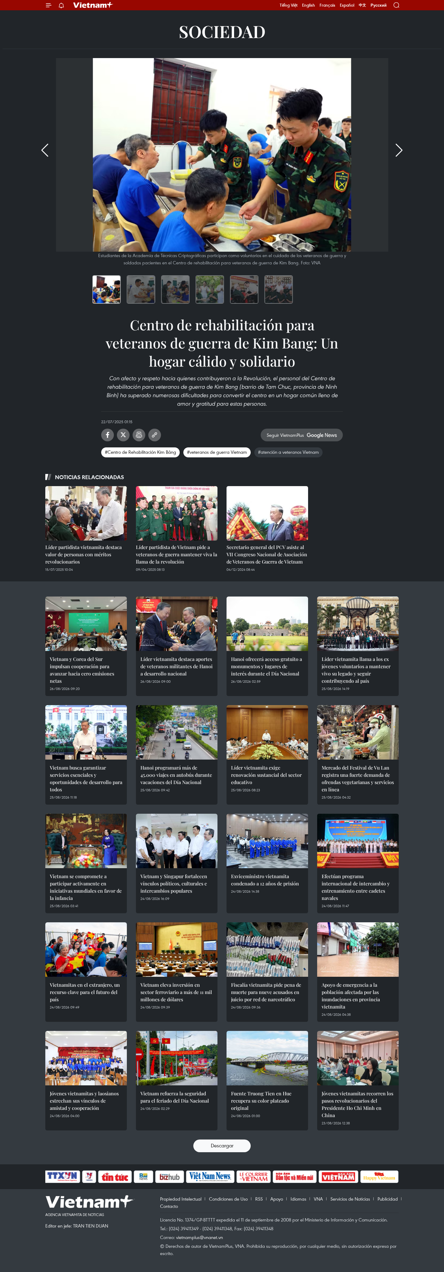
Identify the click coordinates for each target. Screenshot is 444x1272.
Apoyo (276, 1199)
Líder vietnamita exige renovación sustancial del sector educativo (266, 774)
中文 (362, 5)
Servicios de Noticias (350, 1199)
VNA (318, 1199)
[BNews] (143, 1176)
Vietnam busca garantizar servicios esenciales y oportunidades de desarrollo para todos (86, 778)
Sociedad (222, 31)
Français (327, 5)
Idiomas (298, 1199)
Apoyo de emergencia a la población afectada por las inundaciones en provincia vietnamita (351, 996)
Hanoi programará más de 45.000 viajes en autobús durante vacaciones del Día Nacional (176, 774)
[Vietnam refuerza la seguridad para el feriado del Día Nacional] (176, 1058)
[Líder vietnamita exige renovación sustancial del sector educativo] (267, 732)
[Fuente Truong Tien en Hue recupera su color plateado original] (267, 1058)
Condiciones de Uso (228, 1199)
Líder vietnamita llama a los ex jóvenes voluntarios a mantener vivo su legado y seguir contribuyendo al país (356, 670)
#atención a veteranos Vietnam (288, 452)
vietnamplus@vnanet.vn (199, 1237)
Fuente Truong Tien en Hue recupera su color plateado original (261, 1100)
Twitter (123, 435)
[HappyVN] (379, 1176)
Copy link (154, 435)
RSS (259, 1199)
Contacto (169, 1206)
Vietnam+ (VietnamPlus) (93, 5)
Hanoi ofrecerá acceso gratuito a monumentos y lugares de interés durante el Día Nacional (266, 666)
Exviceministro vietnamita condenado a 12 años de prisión (265, 880)
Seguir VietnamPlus (285, 435)
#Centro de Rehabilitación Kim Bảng (140, 452)
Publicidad (388, 1199)
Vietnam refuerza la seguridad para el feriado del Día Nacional (174, 1097)
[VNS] (210, 1176)
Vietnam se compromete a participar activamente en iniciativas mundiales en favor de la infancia (86, 887)
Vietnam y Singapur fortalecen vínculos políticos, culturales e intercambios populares (173, 883)
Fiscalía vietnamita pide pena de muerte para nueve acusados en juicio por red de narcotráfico (266, 992)
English (308, 5)
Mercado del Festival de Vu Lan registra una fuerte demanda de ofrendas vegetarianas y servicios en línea (358, 778)
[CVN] (253, 1176)
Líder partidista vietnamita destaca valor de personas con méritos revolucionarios (83, 554)
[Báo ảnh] (338, 1176)
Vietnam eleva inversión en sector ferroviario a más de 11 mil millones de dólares (176, 992)
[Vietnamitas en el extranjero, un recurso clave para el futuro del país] (86, 949)
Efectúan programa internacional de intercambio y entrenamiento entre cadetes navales (356, 887)
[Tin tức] (115, 1176)
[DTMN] (294, 1176)
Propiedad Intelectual (180, 1199)
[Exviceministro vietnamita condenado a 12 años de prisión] (267, 841)
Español (347, 5)
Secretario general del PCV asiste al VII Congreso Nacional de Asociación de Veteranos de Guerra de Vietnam (267, 554)
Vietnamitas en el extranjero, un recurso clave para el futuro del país (85, 992)
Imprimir (139, 435)
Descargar (222, 1145)
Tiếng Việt (289, 5)
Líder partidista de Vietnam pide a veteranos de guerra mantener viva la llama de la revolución (176, 554)
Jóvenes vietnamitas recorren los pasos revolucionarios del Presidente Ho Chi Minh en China (357, 1104)
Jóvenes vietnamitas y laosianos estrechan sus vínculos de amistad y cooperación (84, 1100)
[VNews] (89, 1176)
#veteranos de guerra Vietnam (217, 452)
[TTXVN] (62, 1176)
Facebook (107, 435)
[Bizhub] (169, 1176)
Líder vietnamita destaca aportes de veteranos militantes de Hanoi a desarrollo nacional (176, 666)
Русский (379, 5)
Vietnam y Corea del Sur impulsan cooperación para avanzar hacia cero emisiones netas (82, 670)
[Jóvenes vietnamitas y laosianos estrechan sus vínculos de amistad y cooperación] (86, 1058)
